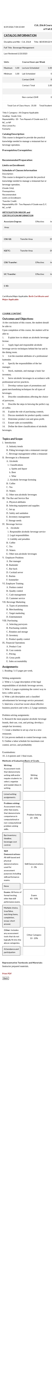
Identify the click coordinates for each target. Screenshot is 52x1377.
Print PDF (7, 973)
